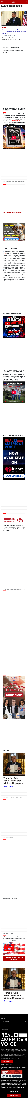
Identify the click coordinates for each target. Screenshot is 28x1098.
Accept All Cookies (14, 1095)
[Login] (26, 2)
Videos (4, 27)
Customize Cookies (14, 1091)
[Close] (25, 1080)
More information (20, 1087)
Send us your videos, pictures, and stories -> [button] (14, 958)
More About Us (7, 1061)
